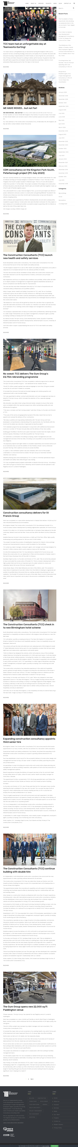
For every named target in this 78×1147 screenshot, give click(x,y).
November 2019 (63, 173)
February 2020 (63, 166)
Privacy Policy (58, 1128)
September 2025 (63, 106)
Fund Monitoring (34, 1104)
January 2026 (63, 92)
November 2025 (63, 99)
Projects (48, 3)
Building (31, 1098)
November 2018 (63, 183)
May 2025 (61, 120)
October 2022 (62, 148)
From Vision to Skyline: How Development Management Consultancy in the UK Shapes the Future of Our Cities (66, 36)
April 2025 (62, 124)
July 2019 (61, 180)
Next (32, 1079)
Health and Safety (34, 1107)
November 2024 (63, 131)
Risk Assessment (34, 1113)
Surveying (32, 1117)
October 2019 (62, 176)
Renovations (62, 200)
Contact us (67, 3)
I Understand (54, 1145)
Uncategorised (63, 203)
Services (40, 3)
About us (33, 3)
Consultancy (33, 1101)
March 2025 (62, 127)
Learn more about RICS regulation (13, 1122)
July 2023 (61, 138)
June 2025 (62, 117)
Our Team (57, 1114)
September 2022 (63, 152)
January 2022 (63, 159)
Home (27, 3)
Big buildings (62, 193)
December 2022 (63, 141)
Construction (42, 1098)
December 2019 (63, 169)
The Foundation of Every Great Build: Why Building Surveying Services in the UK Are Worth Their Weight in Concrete (66, 23)
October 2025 (62, 102)
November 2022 (63, 145)
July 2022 (61, 155)
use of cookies (45, 1145)
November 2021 (63, 162)
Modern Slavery (58, 1124)
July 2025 (61, 113)
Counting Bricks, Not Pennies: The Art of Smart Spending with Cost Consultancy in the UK (66, 63)
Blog (60, 3)
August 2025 (62, 110)
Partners (56, 1104)
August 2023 (62, 134)
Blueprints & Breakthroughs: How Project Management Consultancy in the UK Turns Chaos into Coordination (65, 77)
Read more (6, 67)
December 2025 (63, 95)
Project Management (35, 1110)
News (55, 3)
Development (44, 1101)
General (45, 1104)
